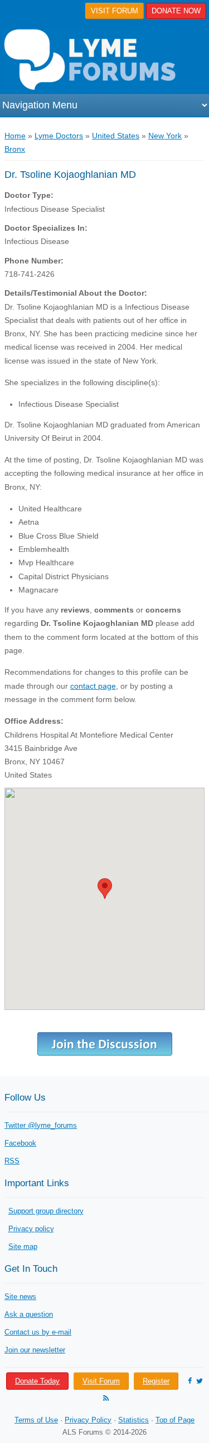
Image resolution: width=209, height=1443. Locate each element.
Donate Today (37, 1381)
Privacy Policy (88, 1420)
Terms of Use (36, 1420)
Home (15, 135)
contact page (93, 685)
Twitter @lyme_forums (40, 1125)
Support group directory (46, 1211)
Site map (22, 1246)
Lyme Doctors (59, 135)
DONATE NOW (176, 11)
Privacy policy (31, 1229)
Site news (20, 1296)
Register (156, 1381)
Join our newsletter (34, 1350)
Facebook (20, 1143)
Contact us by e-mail (37, 1332)
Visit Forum (101, 1381)
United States (115, 135)
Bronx (14, 149)
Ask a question (28, 1314)
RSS (12, 1161)
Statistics (133, 1420)
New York (165, 135)
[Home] (89, 60)
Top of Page (175, 1420)
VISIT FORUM (114, 11)
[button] (104, 888)
